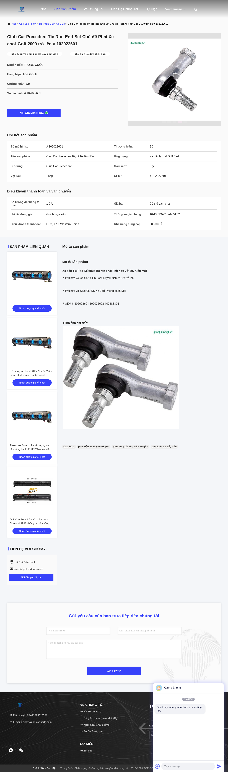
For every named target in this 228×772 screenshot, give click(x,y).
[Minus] (219, 688)
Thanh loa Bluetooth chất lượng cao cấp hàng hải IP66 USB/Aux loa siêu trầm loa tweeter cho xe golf (30, 449)
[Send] (219, 766)
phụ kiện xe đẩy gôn (164, 446)
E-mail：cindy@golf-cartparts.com (32, 721)
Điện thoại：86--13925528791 (29, 715)
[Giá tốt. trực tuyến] (32, 276)
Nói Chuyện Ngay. (32, 112)
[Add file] (157, 766)
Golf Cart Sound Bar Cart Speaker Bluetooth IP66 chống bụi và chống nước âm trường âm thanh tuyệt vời (30, 523)
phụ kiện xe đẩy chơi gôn (93, 446)
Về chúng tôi (93, 9)
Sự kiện (151, 9)
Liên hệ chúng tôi (124, 9)
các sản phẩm (27, 23)
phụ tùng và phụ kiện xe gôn (130, 446)
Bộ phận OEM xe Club (52, 23)
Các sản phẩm (65, 9)
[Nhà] (21, 8)
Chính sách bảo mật (44, 768)
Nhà (43, 9)
